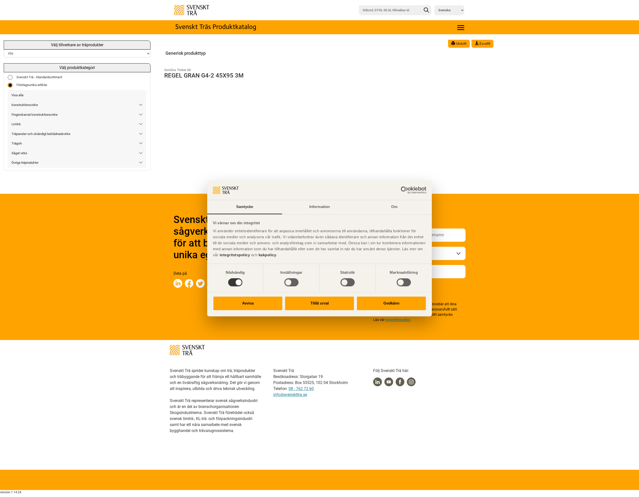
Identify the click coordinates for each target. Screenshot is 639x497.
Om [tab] (394, 206)
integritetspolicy (234, 255)
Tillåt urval (320, 303)
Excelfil (484, 44)
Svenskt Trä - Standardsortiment (39, 77)
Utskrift (461, 44)
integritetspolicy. (398, 320)
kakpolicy (267, 255)
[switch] (291, 282)
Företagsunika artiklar (31, 85)
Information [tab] (319, 206)
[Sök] (426, 10)
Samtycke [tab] (244, 206)
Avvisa (248, 303)
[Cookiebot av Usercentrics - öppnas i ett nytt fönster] (404, 190)
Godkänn (391, 303)
